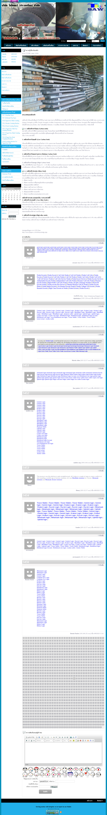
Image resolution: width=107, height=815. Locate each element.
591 (53, 684)
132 (93, 646)
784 (26, 700)
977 (81, 713)
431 (77, 670)
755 (38, 697)
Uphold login (97, 517)
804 (74, 700)
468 (84, 673)
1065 (48, 721)
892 (40, 708)
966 (55, 713)
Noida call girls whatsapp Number (80, 283)
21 (71, 638)
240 (26, 657)
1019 (101, 716)
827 (48, 703)
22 (74, 638)
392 (65, 667)
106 (31, 646)
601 (77, 684)
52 (64, 640)
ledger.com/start (57, 379)
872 (74, 705)
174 (31, 651)
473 (96, 673)
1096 (40, 724)
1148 (84, 727)
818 (26, 703)
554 (45, 681)
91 (76, 643)
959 (38, 713)
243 (33, 657)
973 (72, 713)
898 (55, 708)
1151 (91, 727)
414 (36, 670)
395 (72, 667)
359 (67, 665)
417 (43, 670)
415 (38, 670)
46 (50, 640)
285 (53, 659)
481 (33, 675)
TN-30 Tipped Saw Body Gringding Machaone (8, 138)
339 (101, 662)
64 (93, 640)
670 (79, 689)
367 (86, 665)
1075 (72, 721)
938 (69, 711)
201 (96, 651)
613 (24, 686)
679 (101, 689)
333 (86, 662)
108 (36, 646)
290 (65, 659)
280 (40, 659)
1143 (72, 727)
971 (67, 713)
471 (91, 673)
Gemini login (89, 503)
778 (93, 697)
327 (72, 662)
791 (43, 700)
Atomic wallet (41, 453)
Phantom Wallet (73, 348)
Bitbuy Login (41, 591)
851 (24, 705)
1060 (36, 721)
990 (31, 716)
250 (50, 657)
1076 (74, 721)
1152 (93, 727)
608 (93, 684)
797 (57, 700)
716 (26, 694)
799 (62, 700)
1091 (28, 724)
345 (33, 665)
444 (26, 673)
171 (24, 651)
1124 (26, 727)
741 (86, 694)
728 (55, 694)
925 (38, 711)
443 (24, 673)
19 (67, 638)
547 (28, 681)
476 (103, 673)
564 (69, 681)
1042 (74, 719)
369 (91, 665)
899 (57, 708)
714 (103, 692)
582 (31, 684)
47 (52, 640)
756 (40, 697)
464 (74, 673)
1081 (86, 721)
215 (48, 654)
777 (91, 697)
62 (88, 640)
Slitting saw (5, 109)
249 (48, 657)
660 (55, 689)
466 (79, 673)
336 (93, 662)
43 (43, 640)
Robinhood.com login (43, 317)
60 (83, 640)
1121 (101, 724)
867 (62, 705)
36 (26, 640)
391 (62, 667)
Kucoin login (60, 346)
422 (55, 670)
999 (53, 716)
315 (43, 662)
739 (81, 694)
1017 (96, 716)
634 (74, 686)
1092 (31, 724)
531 (72, 678)
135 (101, 646)
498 (74, 675)
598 (69, 684)
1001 (57, 716)
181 (48, 651)
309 (28, 662)
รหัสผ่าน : (4, 213)
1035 (57, 719)
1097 (43, 724)
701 (72, 692)
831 (57, 703)
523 (53, 678)
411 (28, 670)
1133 (48, 727)
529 (67, 678)
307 (24, 662)
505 (91, 675)
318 (50, 662)
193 (77, 651)
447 (33, 673)
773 (81, 697)
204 (103, 651)
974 (74, 713)
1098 (45, 724)
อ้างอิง (102, 243)
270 (98, 657)
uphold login (58, 249)
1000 (55, 716)
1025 (33, 719)
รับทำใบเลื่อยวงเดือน (8, 180)
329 (77, 662)
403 (91, 667)
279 (38, 659)
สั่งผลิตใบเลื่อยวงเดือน (9, 146)
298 (84, 659)
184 (55, 651)
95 (86, 643)
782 (103, 697)
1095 (38, 724)
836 (69, 703)
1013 (86, 716)
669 (77, 689)
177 (38, 651)
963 (48, 713)
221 (62, 654)
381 (38, 667)
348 (40, 665)
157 (72, 648)
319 (53, 662)
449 (38, 673)
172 (26, 651)
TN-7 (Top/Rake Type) (8, 115)
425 (62, 670)
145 (43, 648)
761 (53, 697)
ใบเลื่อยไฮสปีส (6, 103)
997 (48, 716)
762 (55, 697)
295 (77, 659)
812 (93, 700)
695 (57, 692)
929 (48, 711)
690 (45, 692)
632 (69, 686)
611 (101, 684)
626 (55, 686)
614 (26, 686)
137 (24, 648)
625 (53, 686)
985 (101, 713)
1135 (53, 727)
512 (26, 678)
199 (91, 651)
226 (74, 654)
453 (48, 673)
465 (77, 673)
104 (26, 646)
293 (72, 659)
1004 (65, 716)
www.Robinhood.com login (59, 317)
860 (45, 705)
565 (72, 681)
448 (36, 673)
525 (57, 678)
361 (72, 665)
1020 (103, 716)
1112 (79, 724)
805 (77, 700)
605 (86, 684)
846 (93, 703)
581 (28, 684)
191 (72, 651)
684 (31, 692)
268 (93, 657)
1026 (36, 719)
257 (67, 657)
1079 (81, 721)
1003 (62, 716)
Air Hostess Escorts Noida (66, 286)
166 (93, 648)
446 (31, 673)
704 (79, 692)
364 (79, 665)
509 (101, 675)
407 (101, 667)
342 (26, 665)
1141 (67, 727)
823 (38, 703)
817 (24, 703)
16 (59, 638)
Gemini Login (41, 310)
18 (64, 638)
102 (103, 643)
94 (83, 643)
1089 (24, 724)
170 (103, 648)
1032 (50, 719)
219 (57, 654)
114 (50, 646)
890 (36, 708)
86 (64, 643)
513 (28, 678)
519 (43, 678)
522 (50, 678)
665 (67, 689)
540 (93, 678)
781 (101, 697)
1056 (26, 721)
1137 (57, 727)
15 (57, 638)
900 (60, 708)
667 (72, 689)
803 (72, 700)
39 (33, 640)
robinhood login (72, 249)
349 (43, 665)
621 (43, 686)
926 (40, 711)
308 (26, 662)
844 (89, 703)
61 (86, 640)
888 (31, 708)
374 (103, 665)
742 (89, 694)
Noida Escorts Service (94, 279)
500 (79, 675)
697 (62, 692)
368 (89, 665)
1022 (26, 719)
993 (38, 716)
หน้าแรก (4, 71)
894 (45, 708)
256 (65, 657)
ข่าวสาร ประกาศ (6, 81)
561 (62, 681)
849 (101, 703)
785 (28, 700)
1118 (93, 724)
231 (86, 654)
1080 (84, 721)
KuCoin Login (41, 584)
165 (91, 648)
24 (79, 638)
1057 (28, 721)
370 (93, 665)
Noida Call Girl (95, 277)
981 (91, 713)
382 (40, 667)
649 (28, 689)
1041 (72, 719)
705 (81, 692)
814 (98, 700)
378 (31, 667)
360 (69, 665)
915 (96, 708)
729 (57, 694)
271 (101, 657)
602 (79, 684)
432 (79, 670)
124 (74, 646)
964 (50, 713)
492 (60, 675)
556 (50, 681)
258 (69, 657)
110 (40, 646)
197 (86, 651)
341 (24, 665)
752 (31, 697)
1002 (60, 716)
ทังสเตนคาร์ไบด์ (6, 174)
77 (43, 643)
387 (53, 667)
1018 (98, 716)
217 (53, 654)
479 (28, 675)
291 (67, 659)
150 (55, 648)
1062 (40, 721)
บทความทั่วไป (6, 171)
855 (33, 705)
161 (81, 648)
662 (60, 689)
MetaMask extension (78, 478)
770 (74, 697)
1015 (91, 716)
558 (55, 681)
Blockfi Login (41, 597)
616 (31, 686)
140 (31, 648)
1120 (98, 724)
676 (93, 689)
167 (96, 648)
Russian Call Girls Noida (86, 281)
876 (84, 705)
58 (79, 640)
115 (53, 646)
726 (50, 694)
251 (53, 657)
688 (40, 692)
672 (84, 689)
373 (101, 665)
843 (86, 703)
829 (53, 703)
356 (60, 665)
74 (35, 643)
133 (96, 646)
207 (28, 654)
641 (91, 686)
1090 (26, 724)
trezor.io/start (86, 250)
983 (96, 713)
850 (103, 703)
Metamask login (48, 509)
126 (79, 646)
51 (62, 640)
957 (33, 713)
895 (48, 708)
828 (50, 703)
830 (55, 703)
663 (62, 689)
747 (101, 694)
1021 (24, 719)
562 (65, 681)
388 (55, 667)
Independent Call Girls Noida (66, 281)
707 (86, 692)
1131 (43, 727)
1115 (86, 724)
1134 (50, 727)
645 (101, 686)
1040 (69, 719)
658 (50, 689)
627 (57, 686)
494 (65, 675)
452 (45, 673)
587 (43, 684)
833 (62, 703)
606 (89, 684)
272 (103, 657)
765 (62, 697)
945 (86, 711)
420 (50, 670)
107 (33, 646)
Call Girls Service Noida (62, 279)
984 (98, 713)
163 (86, 648)
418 (45, 670)
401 (86, 667)
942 (79, 711)
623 (48, 686)
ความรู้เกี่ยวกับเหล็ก (7, 177)
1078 (79, 721)
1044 (79, 719)
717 (28, 694)
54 (69, 640)
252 (55, 657)
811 (91, 700)
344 (31, 665)
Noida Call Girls (87, 275)
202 (98, 651)
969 (62, 713)
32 (98, 638)
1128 (36, 727)
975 (77, 713)
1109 (72, 724)
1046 (84, 719)
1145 (77, 727)
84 (59, 643)
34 (103, 638)
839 (77, 703)
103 (24, 646)
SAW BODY (5, 162)
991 (33, 716)
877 (86, 705)
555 (48, 681)
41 (38, 640)
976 (79, 713)
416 (40, 670)
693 (53, 692)
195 (81, 651)
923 (33, 711)
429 (72, 670)
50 (59, 640)
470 (89, 673)
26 (83, 638)
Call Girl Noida (75, 275)
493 (62, 675)
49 (57, 640)
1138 (60, 727)
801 (67, 700)
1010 (79, 716)
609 (96, 684)
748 (103, 694)
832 (60, 703)
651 (33, 689)
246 (40, 657)
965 (53, 713)
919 (24, 711)
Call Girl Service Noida (45, 279)
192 (74, 651)
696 (60, 692)
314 (40, 662)
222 (65, 654)
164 (89, 648)
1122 (103, 724)
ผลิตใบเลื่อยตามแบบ (8, 153)
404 (93, 667)
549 (33, 681)
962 (45, 713)
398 (79, 667)
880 (93, 705)
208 (31, 654)
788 (36, 700)
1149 (86, 727)
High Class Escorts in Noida (58, 288)
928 (45, 711)
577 (101, 681)
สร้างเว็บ (10, 1)
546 (26, 681)
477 (24, 675)
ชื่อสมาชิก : (5, 210)
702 (74, 692)
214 (45, 654)
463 (72, 673)
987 (24, 716)
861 (48, 705)
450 (40, 673)
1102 (55, 724)
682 (26, 692)
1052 (98, 719)
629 (62, 686)
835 (67, 703)
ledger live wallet (76, 379)
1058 (31, 721)
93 (81, 643)
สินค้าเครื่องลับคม (6, 74)
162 (84, 648)
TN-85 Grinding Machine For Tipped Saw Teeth (9, 142)
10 (45, 638)
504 (89, 675)
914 (93, 708)
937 (67, 711)
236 (98, 654)
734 (69, 694)
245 (38, 657)
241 (28, 657)
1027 (38, 719)
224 (69, 654)
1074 (69, 721)
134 (98, 646)
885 (24, 708)
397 (77, 667)
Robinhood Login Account (85, 349)
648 (26, 689)
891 (38, 708)
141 (33, 648)
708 (89, 692)
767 (67, 697)
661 (57, 689)
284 (50, 659)
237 (101, 654)
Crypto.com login (42, 315)
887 (28, 708)
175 (33, 651)
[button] (30, 737)
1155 (101, 727)
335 (91, 662)
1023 (28, 719)
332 (84, 662)
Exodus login (85, 379)
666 (69, 689)
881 (96, 705)
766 (65, 697)
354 (55, 665)
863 (53, 705)
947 (91, 711)
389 (57, 667)
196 (84, 651)
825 (43, 703)
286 (55, 659)
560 (60, 681)
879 (91, 705)
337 (96, 662)
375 (24, 667)
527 (62, 678)
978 (84, 713)
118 (60, 646)
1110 (74, 724)
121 (67, 646)
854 (31, 705)
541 (96, 678)
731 (62, 694)
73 (33, 643)
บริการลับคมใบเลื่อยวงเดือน (11, 100)
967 (57, 713)
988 (26, 716)
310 (31, 662)
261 (77, 657)
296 (79, 659)
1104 (60, 724)
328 (74, 662)
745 (96, 694)
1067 (53, 721)
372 (98, 665)
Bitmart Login (41, 601)
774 (84, 697)
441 (101, 670)
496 (69, 675)
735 (72, 694)
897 (53, 708)
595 (62, 684)
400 (84, 667)
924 (36, 711)
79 (47, 643)
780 (98, 697)
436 (89, 670)
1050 (93, 719)
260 (74, 657)
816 (103, 700)
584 (36, 684)
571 (86, 681)
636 (79, 686)
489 (53, 675)
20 (69, 638)
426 (65, 670)
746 (98, 694)
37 (28, 640)
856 (36, 705)
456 (55, 673)
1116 (89, 724)
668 (74, 689)
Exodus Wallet (75, 351)
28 (88, 638)
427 (67, 670)
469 (86, 673)
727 (53, 694)
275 (28, 659)
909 (81, 708)
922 (31, 711)
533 (77, 678)
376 (26, 667)
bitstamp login (43, 252)
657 (48, 689)
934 (60, 711)
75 (38, 643)
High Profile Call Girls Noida (57, 283)
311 (33, 662)
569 (81, 681)
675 (91, 689)
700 (69, 692)
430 (74, 670)
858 (40, 705)
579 (24, 684)
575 (96, 681)
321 (57, 662)
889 (33, 708)
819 (28, 703)
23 (76, 638)
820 (31, 703)
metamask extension (96, 248)
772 (79, 697)
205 (24, 654)
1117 (91, 724)
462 (69, 673)
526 (60, 678)
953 (24, 713)
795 (53, 700)
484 (40, 675)
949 (96, 711)
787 (33, 700)
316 (45, 662)
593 (57, 684)
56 (74, 640)
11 (47, 638)
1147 (81, 727)
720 (36, 694)
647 (24, 689)
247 (43, 657)
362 (74, 665)
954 (26, 713)
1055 (24, 721)
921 (28, 711)
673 (86, 689)
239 (24, 657)
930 (50, 711)
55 (71, 640)
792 (45, 700)
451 (43, 673)
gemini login (40, 247)
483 (38, 675)
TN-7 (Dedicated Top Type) (9, 118)
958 (36, 713)
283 (48, 659)
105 (28, 646)
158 (74, 648)
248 (45, 657)
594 (60, 684)
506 (93, 675)
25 (81, 638)
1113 (81, 724)
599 (72, 684)
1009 (77, 716)
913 (91, 708)
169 (101, 648)
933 (57, 711)
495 (67, 675)
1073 (67, 721)
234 (93, 654)
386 (50, 667)
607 (91, 684)
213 (43, 654)
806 (79, 700)
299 (86, 659)
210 (36, 654)
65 (95, 640)
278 (36, 659)
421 (53, 670)
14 (55, 638)
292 (69, 659)
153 (62, 648)
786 (31, 700)
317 (48, 662)
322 (60, 662)
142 (36, 648)
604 (84, 684)
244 (36, 657)
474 (98, 673)
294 (74, 659)
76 (40, 643)
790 (40, 700)
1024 (31, 719)
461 (67, 673)
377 (28, 667)
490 (55, 675)
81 (52, 643)
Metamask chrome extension (53, 480)
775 (86, 697)
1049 (91, 719)
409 (24, 670)
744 (93, 694)
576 (98, 681)
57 (76, 640)
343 (28, 665)
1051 (96, 719)
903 (67, 708)
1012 (84, 716)
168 (98, 648)
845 (91, 703)
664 (65, 689)
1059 (33, 721)
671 (81, 689)
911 (86, 708)
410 (26, 670)
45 (47, 640)
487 (48, 675)
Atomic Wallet (80, 548)
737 (77, 694)
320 (55, 662)
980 (89, 713)
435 (86, 670)
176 (36, 651)
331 (81, 662)
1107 (67, 724)
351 (48, 665)
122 (69, 646)
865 (57, 705)
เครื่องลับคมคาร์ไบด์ (8, 112)
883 (101, 705)
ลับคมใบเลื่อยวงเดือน (8, 106)
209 (33, 654)
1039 (67, 719)
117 (57, 646)
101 (101, 643)
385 (48, 667)
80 (50, 643)
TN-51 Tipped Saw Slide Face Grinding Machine (9, 129)
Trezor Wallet (72, 317)
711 (96, 692)
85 (62, 643)
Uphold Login (81, 348)
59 (81, 640)
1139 (62, 727)
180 (45, 651)
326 (69, 662)
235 (96, 654)
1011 (81, 716)
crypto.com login (50, 249)
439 (96, 670)
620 (40, 686)
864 (55, 705)
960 (40, 713)
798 (60, 700)
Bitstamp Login (83, 351)
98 (93, 643)
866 (60, 705)
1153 (96, 727)
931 (53, 711)
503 (86, 675)
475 (101, 673)
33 (100, 638)
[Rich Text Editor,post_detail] (63, 752)
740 (84, 694)
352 (50, 665)
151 (57, 648)
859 (43, 705)
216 (50, 654)
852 (26, 705)
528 (65, 678)
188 (65, 651)
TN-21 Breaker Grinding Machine (10, 123)
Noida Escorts (41, 275)
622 (45, 686)
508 (98, 675)
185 (57, 651)
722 (40, 694)
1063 (43, 721)
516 (36, 678)
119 (62, 646)
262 (79, 657)
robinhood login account (92, 249)
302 (93, 659)
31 (95, 638)
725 (48, 694)
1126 (31, 727)
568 (79, 681)
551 (38, 681)
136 (103, 646)
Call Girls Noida (63, 275)
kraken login (67, 247)
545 (24, 681)
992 (36, 716)
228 (79, 654)
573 (91, 681)
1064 (45, 721)
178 (40, 651)
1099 (48, 724)
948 (93, 711)
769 (72, 697)
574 (93, 681)
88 (69, 643)
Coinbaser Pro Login (43, 577)
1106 (65, 724)
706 (84, 692)
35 (23, 640)
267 (91, 657)
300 (89, 659)
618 (36, 686)
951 (101, 711)
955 (28, 713)
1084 (93, 721)
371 (96, 665)
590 (50, 684)
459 (62, 673)
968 (60, 713)
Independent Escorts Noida (46, 281)
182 (50, 651)
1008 (74, 716)
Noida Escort (52, 275)
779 (96, 697)
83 (57, 643)
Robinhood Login (64, 349)
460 (65, 673)
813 (96, 700)
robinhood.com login (42, 250)
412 (31, 670)
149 (53, 648)
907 (77, 708)
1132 (45, 727)
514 (31, 678)
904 (69, 708)
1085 (96, 721)
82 (55, 643)
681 (24, 692)
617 (33, 686)
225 (72, 654)
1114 (84, 724)
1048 (89, 719)
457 (57, 673)
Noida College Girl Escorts (85, 286)
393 (67, 667)
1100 (50, 724)
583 (33, 684)
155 (67, 648)
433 (81, 670)
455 (53, 673)
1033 (53, 719)
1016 (93, 716)
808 (84, 700)
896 (50, 708)
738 (79, 694)
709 (91, 692)
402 (89, 667)
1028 (40, 719)
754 (36, 697)
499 (77, 675)
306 (103, 659)
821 (33, 703)
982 (93, 713)
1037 (62, 719)
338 (98, 662)
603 (81, 684)
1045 (81, 719)
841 (81, 703)
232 (89, 654)
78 (45, 643)
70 (26, 643)
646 (103, 686)
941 (77, 711)
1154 (98, 727)
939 (72, 711)
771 (77, 697)
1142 (69, 727)
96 (88, 643)
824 (40, 703)
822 (36, 703)
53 (67, 640)
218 (55, 654)
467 (81, 673)
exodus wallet (50, 319)
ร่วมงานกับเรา (6, 90)
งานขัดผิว (5, 149)
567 (77, 681)
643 (96, 686)
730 (60, 694)
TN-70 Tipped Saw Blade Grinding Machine (11, 133)
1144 (74, 727)
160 (79, 648)
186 (60, 651)
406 (98, 667)
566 (74, 681)
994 (40, 716)
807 (81, 700)
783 (24, 700)
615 (28, 686)
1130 (40, 727)
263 (81, 657)
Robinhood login (65, 315)
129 (86, 646)
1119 (96, 724)
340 (103, 662)
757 (43, 697)
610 (98, 684)
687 (38, 692)
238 (103, 654)
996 (45, 716)
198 (89, 651)
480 (31, 675)
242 (31, 657)
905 (72, 708)
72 (31, 643)
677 (96, 689)
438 (93, 670)
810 (89, 700)
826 (45, 703)
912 (89, 708)
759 (48, 697)
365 (81, 665)
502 (84, 675)
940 (74, 711)
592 (55, 684)
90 (74, 643)
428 (69, 670)
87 (67, 643)
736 (74, 694)
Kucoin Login (41, 312)
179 (43, 651)
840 (79, 703)
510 (103, 675)
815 (101, 700)
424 (60, 670)
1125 (28, 727)
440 (98, 670)
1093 (33, 724)
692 (50, 692)
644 (98, 686)
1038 (65, 719)
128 (84, 646)
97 (91, 643)
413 (33, 670)
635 (77, 686)
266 (89, 657)
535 (81, 678)
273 (24, 659)
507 (96, 675)
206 (26, 654)
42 (40, 640)
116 (55, 646)
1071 (62, 721)
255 (62, 657)
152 (60, 648)
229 (81, 654)
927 (43, 711)
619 (38, 686)
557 (53, 681)
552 (40, 681)
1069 (57, 721)
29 (91, 638)
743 (91, 694)
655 (43, 689)
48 (55, 640)
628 (60, 686)
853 (28, 705)
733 (67, 694)
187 (62, 651)
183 (53, 651)
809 (86, 700)
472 (93, 673)
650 (31, 689)
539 (91, 678)
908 (79, 708)
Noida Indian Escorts (49, 286)
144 (40, 648)
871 (72, 705)
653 (38, 689)
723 (43, 694)
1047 (86, 719)
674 (89, 689)
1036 (60, 719)
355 (57, 665)
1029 (43, 719)
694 (55, 692)
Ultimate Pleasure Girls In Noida (77, 284)
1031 (48, 719)
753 (33, 697)
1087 (101, 721)
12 (50, 638)
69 (23, 643)
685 (33, 692)
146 (45, 648)
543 (101, 678)
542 (98, 678)
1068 (55, 721)
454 (50, 673)
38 (31, 640)
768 (69, 697)
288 (60, 659)
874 (79, 705)
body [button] (26, 764)
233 (91, 654)
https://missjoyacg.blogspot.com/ (94, 296)
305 (101, 659)
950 (98, 711)
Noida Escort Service (79, 279)
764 (60, 697)
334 (89, 662)
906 (74, 708)
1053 (101, 719)
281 (43, 659)
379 (33, 667)
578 (103, 681)
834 (65, 703)
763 (57, 697)
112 (45, 646)
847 (96, 703)
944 (84, 711)
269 (96, 657)
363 (77, 665)
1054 (103, 719)
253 (57, 657)
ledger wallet (66, 379)
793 (48, 700)
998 (50, 716)
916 (98, 708)
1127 (33, 727)
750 (26, 697)
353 (53, 665)
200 (93, 651)
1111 (77, 724)
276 (31, 659)
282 (45, 659)
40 (35, 640)
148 (50, 648)
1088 (103, 721)
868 (65, 705)
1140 (65, 727)
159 (77, 648)
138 (26, 648)
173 (28, 651)
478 (26, 675)
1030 (45, 719)
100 (98, 643)
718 (31, 694)
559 (57, 681)
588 (45, 684)
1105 (62, 724)
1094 (36, 724)
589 (48, 684)
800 (65, 700)
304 (98, 659)
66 (98, 640)
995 (43, 716)
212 (40, 654)
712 (98, 692)
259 (72, 657)
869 (67, 705)
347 (38, 665)
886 (26, 708)
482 (36, 675)
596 (65, 684)
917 (101, 708)
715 (24, 694)
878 (89, 705)
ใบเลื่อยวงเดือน (6, 159)
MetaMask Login (80, 312)
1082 (89, 721)
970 (65, 713)
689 (43, 692)
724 (45, 694)
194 (79, 651)
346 (36, 665)
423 (57, 670)
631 (67, 686)
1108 (69, 724)
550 (36, 681)
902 (65, 708)
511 (24, 678)
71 (28, 643)
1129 (38, 727)
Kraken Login (79, 310)
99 (95, 643)
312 (36, 662)
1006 (69, 716)
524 (55, 678)
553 (43, 681)
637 (81, 686)
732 (65, 694)
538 (89, 678)
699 (67, 692)
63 (91, 640)
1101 (53, 724)
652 (36, 689)
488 (50, 675)
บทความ (4, 84)
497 (72, 675)
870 (69, 705)
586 (40, 684)
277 (33, 659)
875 (81, 705)
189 (67, 651)
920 (26, 711)
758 (45, 697)
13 (52, 638)
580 (26, 684)
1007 (72, 716)
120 (65, 646)
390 (60, 667)
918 (103, 708)
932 (55, 711)
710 (93, 692)
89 (71, 643)
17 (62, 638)
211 (38, 654)
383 (43, 667)
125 (77, 646)
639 (86, 686)
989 (28, 716)
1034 (55, 719)
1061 (38, 721)
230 (84, 654)
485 (43, 675)
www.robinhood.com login (54, 250)
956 (31, 713)
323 (62, 662)
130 (89, 646)
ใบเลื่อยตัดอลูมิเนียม (7, 156)
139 (28, 648)
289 (62, 659)
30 (93, 638)
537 (86, 678)
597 (67, 684)
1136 (55, 727)
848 (98, 703)
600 (74, 684)
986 (103, 713)
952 (103, 711)
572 (89, 681)
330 (79, 662)
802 (69, 700)
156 (69, 648)
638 (84, 686)
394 (69, 667)
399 (81, 667)
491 (57, 675)
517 (38, 678)
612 (103, 684)
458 (60, 673)
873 (77, 705)
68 (103, 640)
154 (65, 648)
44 (45, 640)
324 (65, 662)
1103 (57, 724)
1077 (77, 721)
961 (43, 713)
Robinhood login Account (89, 315)
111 (43, 646)
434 (84, 670)
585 (38, 684)
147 (48, 648)
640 (89, 686)
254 (60, 657)
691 (48, 692)
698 (65, 692)
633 (72, 686)
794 (50, 700)
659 (53, 689)
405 (96, 667)
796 (55, 700)
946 (89, 711)
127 (81, 646)
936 (65, 711)
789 (38, 700)
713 (101, 692)
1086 (98, 721)
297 (81, 659)
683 (28, 692)
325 (67, 662)
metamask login (58, 248)
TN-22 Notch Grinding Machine (10, 126)
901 (62, 708)
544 (103, 678)
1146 (79, 727)
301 (91, 659)
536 (84, 678)
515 (33, 678)
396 (74, 667)
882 (98, 705)
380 (36, 667)
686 (36, 692)
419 (48, 670)
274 (26, 659)
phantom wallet (41, 249)
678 (98, 689)
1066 (50, 721)
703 (77, 692)
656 (45, 689)
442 (103, 670)
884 (103, 705)
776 (89, 697)
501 (81, 675)
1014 (89, 716)
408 (103, 667)
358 (65, 665)
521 (48, 678)
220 (60, 654)
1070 (60, 721)
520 (45, 678)
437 (91, 670)
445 (28, 673)
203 (101, 651)
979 (86, 713)
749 (24, 697)
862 (50, 705)
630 (65, 686)
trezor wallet (65, 250)
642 (93, 686)
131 (91, 646)
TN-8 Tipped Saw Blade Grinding (10, 120)
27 (86, 638)
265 (86, 657)
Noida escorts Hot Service (56, 284)
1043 (77, 719)
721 (38, 694)
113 (48, 646)
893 (43, 708)
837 (72, 703)
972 (69, 713)
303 (96, 659)
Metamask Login (88, 346)
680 (103, 689)
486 (45, 675)
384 (45, 667)
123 (72, 646)
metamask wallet (85, 248)
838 (74, 703)
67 (100, 640)
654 (40, 689)
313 (38, 662)
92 (79, 643)
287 (57, 659)
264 (84, 657)
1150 (89, 727)
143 (38, 648)
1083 (91, 721)
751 (28, 697)
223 (67, 654)
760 (50, 697)
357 (62, 665)
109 (38, 646)
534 (79, 678)
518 (40, 678)
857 (38, 705)
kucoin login (95, 247)
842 (84, 703)
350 (45, 665)
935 (62, 711)
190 (69, 651)
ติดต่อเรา (4, 87)
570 (84, 681)
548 (31, 681)
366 (84, 665)
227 (77, 654)
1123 (24, 727)
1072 (65, 721)
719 (33, 694)
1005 (67, 716)
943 (81, 711)
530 (69, 678)
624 (50, 686)
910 (84, 708)
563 (67, 681)
